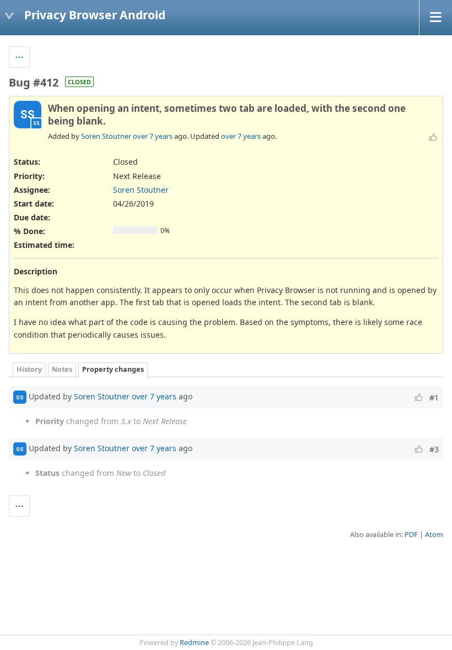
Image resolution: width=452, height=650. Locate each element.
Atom (434, 534)
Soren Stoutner (106, 136)
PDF (411, 534)
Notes (62, 369)
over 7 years (153, 136)
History (29, 369)
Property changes (113, 369)
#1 (434, 397)
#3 (434, 449)
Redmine (194, 642)
